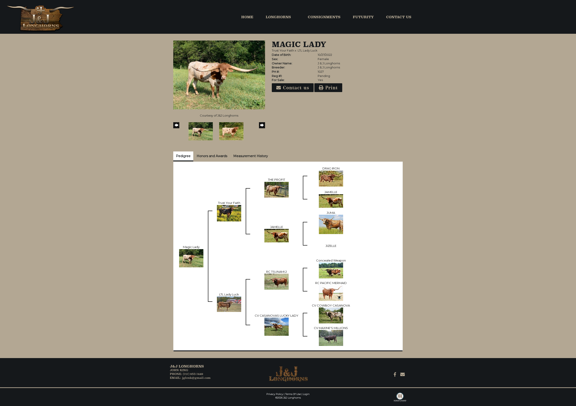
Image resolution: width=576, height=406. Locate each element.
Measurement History (250, 156)
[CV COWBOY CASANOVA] (331, 315)
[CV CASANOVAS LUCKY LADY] (276, 326)
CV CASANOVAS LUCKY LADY (276, 315)
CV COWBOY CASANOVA (331, 305)
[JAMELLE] (331, 200)
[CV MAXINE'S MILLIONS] (331, 337)
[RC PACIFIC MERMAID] (331, 292)
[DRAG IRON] (331, 178)
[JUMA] (331, 224)
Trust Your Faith (283, 50)
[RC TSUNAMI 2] (276, 281)
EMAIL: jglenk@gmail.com (190, 377)
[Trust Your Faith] (229, 213)
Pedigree (183, 156)
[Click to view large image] (219, 74)
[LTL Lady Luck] (229, 304)
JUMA (331, 212)
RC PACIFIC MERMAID (331, 283)
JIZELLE (331, 246)
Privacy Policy (274, 394)
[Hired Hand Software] (400, 399)
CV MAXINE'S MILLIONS (331, 328)
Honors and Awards (212, 156)
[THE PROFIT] (276, 189)
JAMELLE (330, 192)
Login (306, 394)
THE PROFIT (276, 179)
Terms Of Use (293, 394)
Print (331, 87)
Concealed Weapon (331, 260)
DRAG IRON (331, 168)
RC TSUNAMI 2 (276, 271)
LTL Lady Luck (307, 50)
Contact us (295, 87)
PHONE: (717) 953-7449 (186, 374)
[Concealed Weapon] (331, 270)
